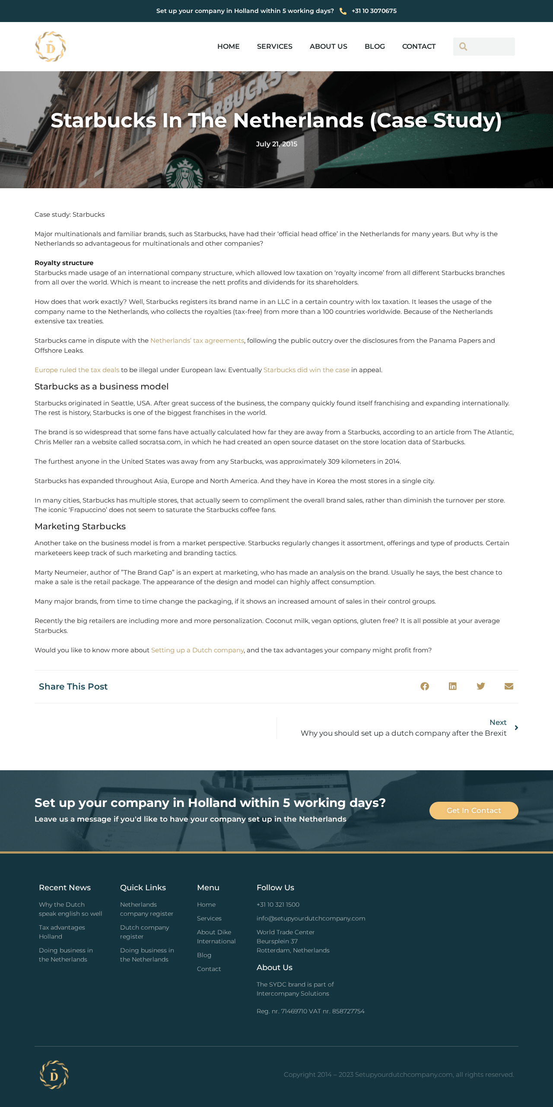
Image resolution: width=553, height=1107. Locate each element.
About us (328, 46)
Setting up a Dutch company (197, 650)
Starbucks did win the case (307, 370)
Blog (375, 46)
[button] (424, 686)
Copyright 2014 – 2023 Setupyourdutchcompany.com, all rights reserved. (399, 1074)
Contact (419, 46)
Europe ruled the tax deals (77, 370)
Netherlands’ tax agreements (197, 340)
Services (274, 46)
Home (228, 46)
